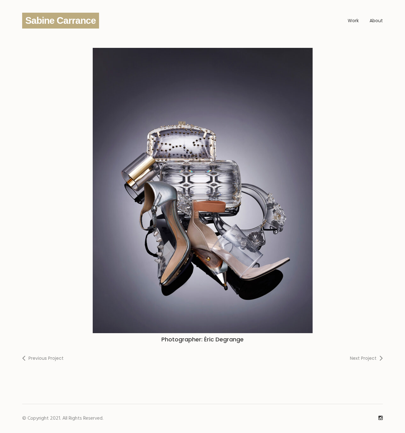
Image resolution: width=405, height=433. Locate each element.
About (376, 20)
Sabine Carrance (60, 20)
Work (353, 20)
